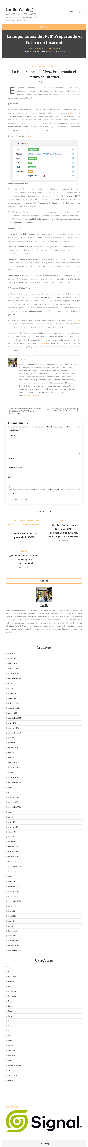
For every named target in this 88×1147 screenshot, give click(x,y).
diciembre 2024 (13, 703)
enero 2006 (12, 936)
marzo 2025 (12, 698)
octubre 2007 (13, 862)
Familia (10, 1001)
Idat (9, 1021)
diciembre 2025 (13, 668)
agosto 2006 (12, 906)
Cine (9, 986)
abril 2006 (11, 926)
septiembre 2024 (14, 718)
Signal (29, 136)
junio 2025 (12, 693)
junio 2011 (12, 772)
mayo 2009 (12, 812)
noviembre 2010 (14, 777)
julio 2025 (11, 688)
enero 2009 (12, 822)
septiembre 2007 (14, 866)
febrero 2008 (13, 847)
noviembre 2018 (14, 748)
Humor (10, 1016)
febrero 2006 (13, 931)
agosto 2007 (12, 871)
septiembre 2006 (14, 901)
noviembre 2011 (14, 767)
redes (18, 525)
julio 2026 (11, 654)
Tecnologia (52, 66)
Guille (22, 359)
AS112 (10, 971)
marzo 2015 (12, 763)
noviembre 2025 (14, 673)
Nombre (11, 458)
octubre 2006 (13, 896)
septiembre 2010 (14, 782)
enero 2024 (12, 723)
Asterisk (11, 981)
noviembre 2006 (14, 891)
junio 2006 (12, 916)
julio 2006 (11, 911)
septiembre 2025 (14, 678)
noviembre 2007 (14, 857)
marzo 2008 (12, 842)
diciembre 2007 (13, 852)
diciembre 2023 (13, 728)
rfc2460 (73, 113)
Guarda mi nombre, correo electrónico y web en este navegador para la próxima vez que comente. (45, 491)
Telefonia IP (12, 1075)
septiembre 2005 (14, 951)
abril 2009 (11, 817)
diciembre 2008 (13, 827)
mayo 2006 (12, 921)
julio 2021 (11, 738)
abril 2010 (11, 792)
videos (10, 1080)
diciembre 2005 (13, 941)
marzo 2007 (12, 881)
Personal (11, 1051)
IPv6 (37, 521)
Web (9, 477)
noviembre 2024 (14, 708)
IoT (9, 1031)
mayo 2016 (12, 758)
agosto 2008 (12, 832)
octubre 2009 (13, 802)
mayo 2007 (12, 876)
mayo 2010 (12, 787)
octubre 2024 (13, 713)
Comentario (13, 435)
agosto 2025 (12, 683)
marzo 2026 (12, 664)
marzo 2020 (12, 743)
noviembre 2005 (14, 946)
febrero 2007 (13, 886)
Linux (10, 1041)
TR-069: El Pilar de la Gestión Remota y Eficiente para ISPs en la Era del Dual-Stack (63, 409)
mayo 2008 (12, 837)
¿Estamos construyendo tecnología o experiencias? (24, 559)
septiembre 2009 (14, 807)
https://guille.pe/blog (33, 395)
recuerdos (12, 1056)
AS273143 (12, 521)
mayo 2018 (12, 753)
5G (9, 966)
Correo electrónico (16, 468)
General (34, 66)
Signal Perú (45, 343)
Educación (12, 996)
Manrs (10, 525)
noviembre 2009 (14, 797)
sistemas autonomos (31, 525)
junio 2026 (12, 659)
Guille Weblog (19, 9)
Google (10, 1011)
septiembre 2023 (14, 733)
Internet (42, 66)
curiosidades (12, 991)
